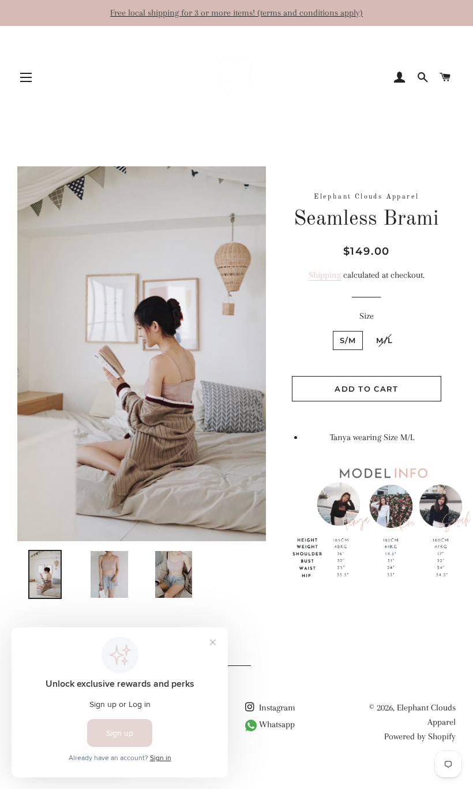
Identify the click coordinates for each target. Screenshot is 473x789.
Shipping (325, 275)
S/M (348, 340)
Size (366, 316)
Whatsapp (276, 724)
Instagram (276, 707)
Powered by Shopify (420, 736)
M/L (384, 340)
